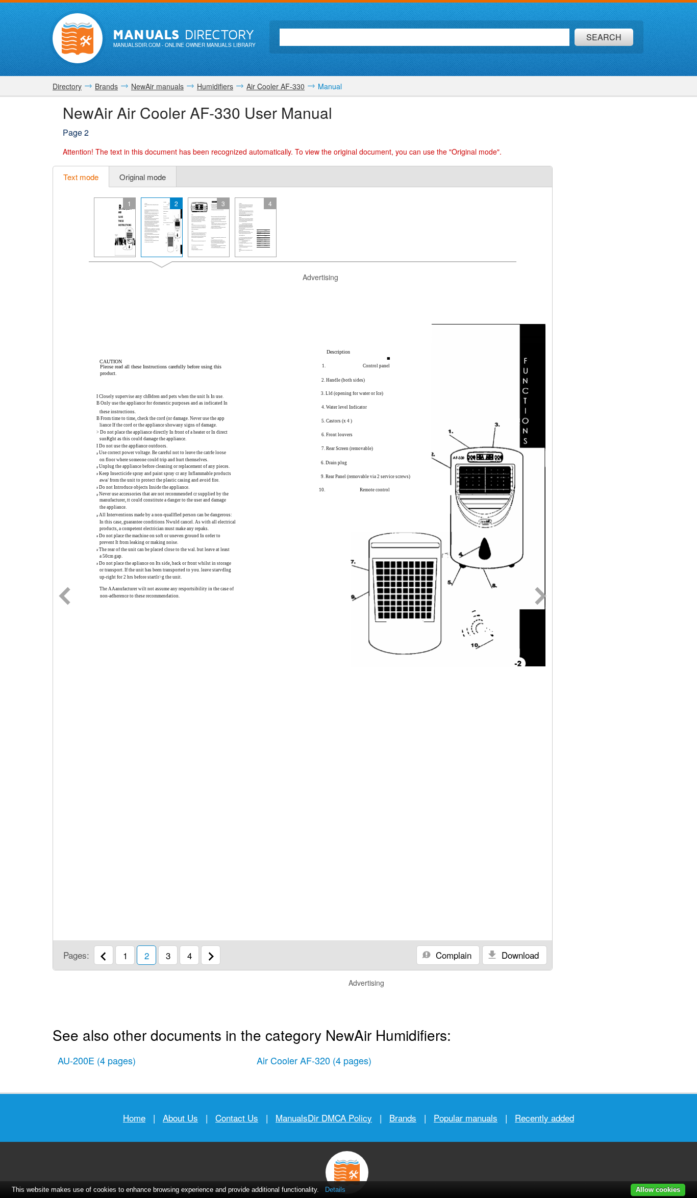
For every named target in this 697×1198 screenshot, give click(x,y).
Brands (402, 1117)
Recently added (544, 1117)
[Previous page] (64, 597)
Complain (452, 955)
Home (134, 1117)
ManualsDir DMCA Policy (324, 1117)
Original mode (142, 176)
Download (519, 955)
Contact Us (236, 1117)
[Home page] (77, 38)
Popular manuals (465, 1117)
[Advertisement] (303, 295)
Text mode (80, 176)
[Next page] (541, 597)
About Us (180, 1117)
